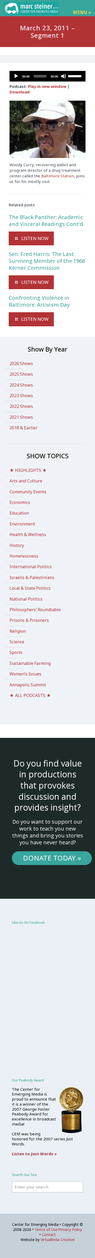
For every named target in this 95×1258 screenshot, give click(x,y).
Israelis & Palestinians (32, 577)
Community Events (28, 492)
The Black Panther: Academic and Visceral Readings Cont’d (46, 220)
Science (17, 642)
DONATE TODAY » (52, 858)
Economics (20, 502)
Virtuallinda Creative (58, 1239)
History (17, 545)
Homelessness (24, 556)
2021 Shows (21, 417)
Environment (22, 524)
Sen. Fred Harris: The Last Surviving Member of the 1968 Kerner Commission (47, 260)
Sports (16, 652)
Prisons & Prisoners (29, 620)
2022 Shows (21, 406)
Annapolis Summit (28, 685)
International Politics (31, 567)
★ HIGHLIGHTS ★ (28, 470)
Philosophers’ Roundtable (35, 610)
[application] (48, 76)
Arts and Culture (26, 481)
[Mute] (63, 76)
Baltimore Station (57, 175)
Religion (18, 631)
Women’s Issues (25, 674)
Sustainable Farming (30, 663)
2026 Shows (21, 363)
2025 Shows (21, 374)
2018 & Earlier (23, 428)
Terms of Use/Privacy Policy (58, 1229)
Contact (49, 1234)
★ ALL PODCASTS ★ (30, 695)
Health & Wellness (28, 534)
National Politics (26, 599)
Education (19, 513)
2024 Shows (21, 385)
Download (20, 92)
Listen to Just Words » (34, 1153)
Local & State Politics (30, 588)
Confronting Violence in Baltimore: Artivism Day (39, 301)
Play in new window (47, 86)
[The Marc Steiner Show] (31, 8)
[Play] (16, 76)
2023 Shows (21, 396)
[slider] (75, 75)
